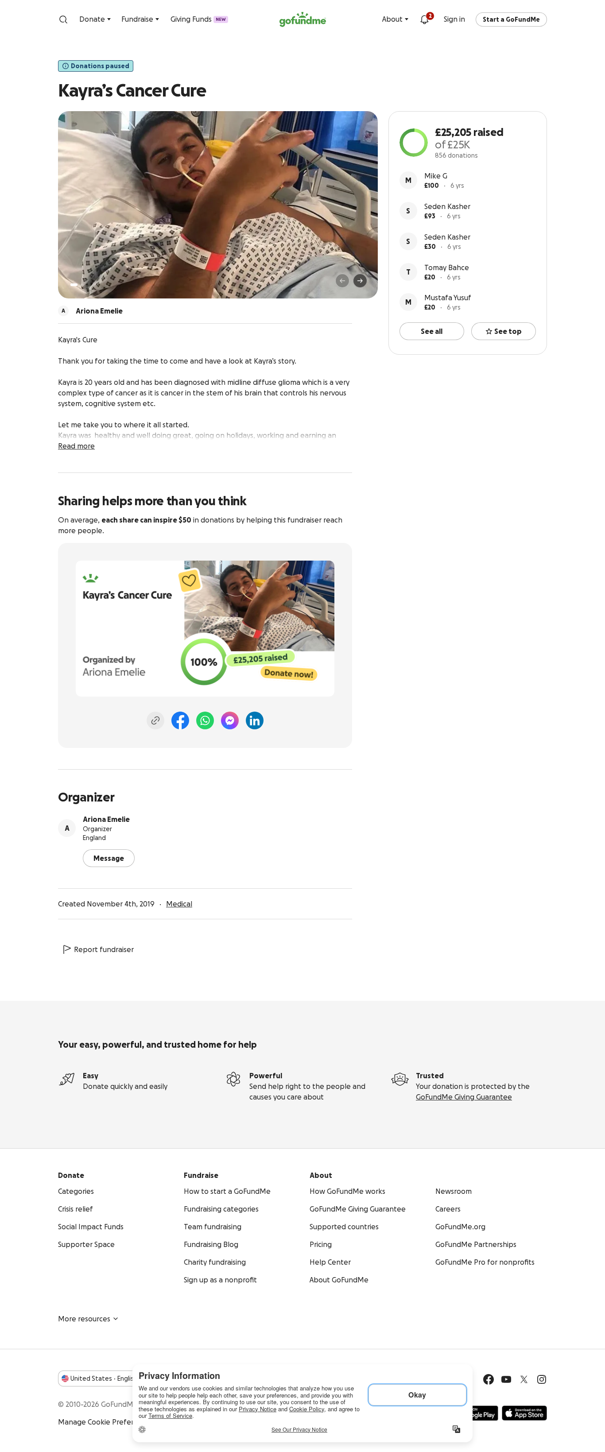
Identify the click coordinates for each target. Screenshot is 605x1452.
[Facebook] (180, 720)
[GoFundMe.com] (302, 19)
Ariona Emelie (106, 819)
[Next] (360, 281)
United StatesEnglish (103, 1378)
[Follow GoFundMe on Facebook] (488, 1379)
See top (508, 331)
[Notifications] (424, 19)
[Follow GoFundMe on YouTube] (506, 1379)
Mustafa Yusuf (447, 298)
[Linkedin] (255, 720)
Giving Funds (198, 19)
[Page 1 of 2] (74, 284)
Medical (179, 904)
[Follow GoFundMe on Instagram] (542, 1379)
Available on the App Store (524, 1413)
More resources (84, 1319)
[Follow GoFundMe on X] (524, 1379)
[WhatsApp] (205, 720)
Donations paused (100, 66)
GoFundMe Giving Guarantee (464, 1097)
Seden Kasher (447, 206)
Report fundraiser (104, 949)
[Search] (63, 19)
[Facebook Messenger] (230, 720)
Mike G (435, 176)
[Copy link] (155, 720)
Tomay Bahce (446, 267)
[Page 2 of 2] (82, 284)
